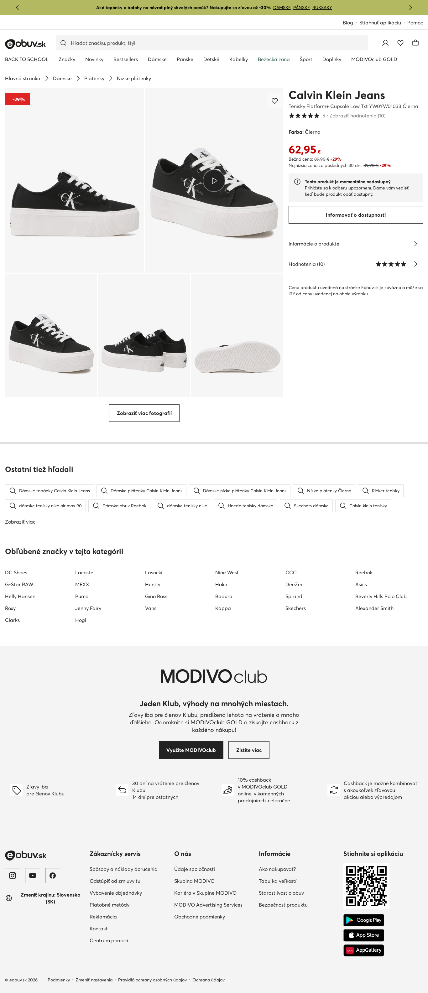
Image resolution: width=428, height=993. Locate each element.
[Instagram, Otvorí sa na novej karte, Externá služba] (12, 875)
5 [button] (337, 115)
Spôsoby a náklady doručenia (129, 869)
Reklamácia (129, 916)
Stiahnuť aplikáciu (383, 23)
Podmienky (59, 980)
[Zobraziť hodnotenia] (415, 264)
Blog (351, 23)
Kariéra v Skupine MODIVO (214, 892)
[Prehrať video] (214, 180)
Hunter (153, 584)
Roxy (10, 608)
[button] (74, 180)
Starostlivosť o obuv (298, 892)
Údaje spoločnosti (214, 869)
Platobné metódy (129, 904)
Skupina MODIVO (214, 880)
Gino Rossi (157, 596)
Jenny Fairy (88, 608)
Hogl (80, 620)
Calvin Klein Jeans (337, 95)
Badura (223, 596)
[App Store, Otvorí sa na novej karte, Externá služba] (363, 935)
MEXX (82, 584)
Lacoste (84, 572)
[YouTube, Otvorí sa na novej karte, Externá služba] (32, 875)
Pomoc (415, 22)
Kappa (223, 608)
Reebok (364, 572)
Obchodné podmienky (214, 916)
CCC (291, 572)
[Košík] (415, 42)
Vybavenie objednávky (129, 892)
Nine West (227, 572)
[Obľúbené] (400, 42)
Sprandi (294, 596)
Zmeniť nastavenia (94, 980)
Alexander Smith (374, 608)
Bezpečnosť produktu (298, 904)
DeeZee (294, 584)
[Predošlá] (17, 7)
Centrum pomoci (129, 940)
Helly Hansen (20, 596)
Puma (82, 596)
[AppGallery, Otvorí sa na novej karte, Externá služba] (363, 950)
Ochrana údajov (208, 980)
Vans (150, 608)
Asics (361, 584)
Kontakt (126, 928)
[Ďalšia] (410, 7)
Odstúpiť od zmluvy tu (129, 880)
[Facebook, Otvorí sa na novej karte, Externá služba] (52, 875)
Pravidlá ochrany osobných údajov (152, 980)
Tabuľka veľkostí (298, 880)
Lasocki (153, 572)
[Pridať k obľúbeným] (275, 100)
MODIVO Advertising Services (214, 904)
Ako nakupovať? (298, 869)
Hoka (221, 584)
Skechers (295, 608)
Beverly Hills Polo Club (381, 596)
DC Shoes (16, 572)
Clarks (12, 620)
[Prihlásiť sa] (385, 42)
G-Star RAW (19, 584)
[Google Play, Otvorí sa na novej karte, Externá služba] (363, 920)
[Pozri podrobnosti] (415, 243)
